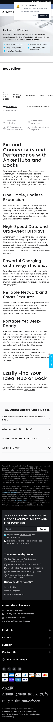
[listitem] (4, 669)
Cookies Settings (8, 717)
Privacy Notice (13, 537)
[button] (26, 418)
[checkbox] (5, 535)
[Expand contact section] (49, 652)
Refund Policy (19, 711)
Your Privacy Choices (10, 714)
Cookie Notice (34, 714)
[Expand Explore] (49, 637)
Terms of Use (25, 535)
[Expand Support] (49, 645)
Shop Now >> (29, 390)
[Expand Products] (49, 630)
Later (34, 16)
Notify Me (43, 16)
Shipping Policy (7, 711)
